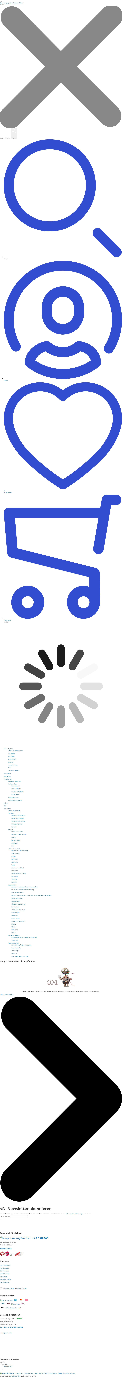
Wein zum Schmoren (18, 821)
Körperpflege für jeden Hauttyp (21, 945)
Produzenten (8, 779)
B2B (5, 806)
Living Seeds (15, 794)
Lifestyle (10, 830)
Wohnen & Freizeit (13, 771)
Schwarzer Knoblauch (18, 921)
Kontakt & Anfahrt (5, 1279)
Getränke (10, 762)
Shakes (13, 924)
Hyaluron (14, 953)
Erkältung (14, 843)
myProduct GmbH (14, 1376)
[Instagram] (4, 1288)
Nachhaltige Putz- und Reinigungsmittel (24, 937)
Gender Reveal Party (17, 868)
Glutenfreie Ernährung (18, 904)
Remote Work (15, 840)
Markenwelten (12, 784)
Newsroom (3, 1277)
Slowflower (14, 940)
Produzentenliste (13, 797)
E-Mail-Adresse (5, 1217)
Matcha (13, 927)
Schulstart (14, 871)
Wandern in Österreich (18, 834)
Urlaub (13, 837)
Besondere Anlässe (14, 849)
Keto (12, 846)
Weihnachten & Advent (18, 873)
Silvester (14, 879)
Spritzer (13, 827)
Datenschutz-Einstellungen (48, 1373)
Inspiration (7, 809)
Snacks (13, 932)
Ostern (13, 856)
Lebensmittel (12, 759)
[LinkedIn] (22, 1288)
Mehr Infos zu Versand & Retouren (11, 1327)
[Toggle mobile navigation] (1, 1)
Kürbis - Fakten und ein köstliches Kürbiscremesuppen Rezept (31, 895)
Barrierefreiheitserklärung (66, 1373)
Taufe (13, 865)
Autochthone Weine (17, 818)
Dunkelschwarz (16, 789)
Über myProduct (5, 1265)
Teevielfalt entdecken (18, 910)
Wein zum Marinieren (18, 815)
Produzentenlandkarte (15, 800)
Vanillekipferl (15, 912)
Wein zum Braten (16, 824)
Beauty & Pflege (13, 765)
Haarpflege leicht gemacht (19, 956)
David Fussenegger (17, 791)
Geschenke (11, 756)
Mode (9, 768)
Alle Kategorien (9, 749)
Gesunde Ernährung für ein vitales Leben (24, 887)
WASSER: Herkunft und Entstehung (22, 890)
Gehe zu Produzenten (14, 781)
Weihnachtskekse (16, 898)
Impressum (19, 1373)
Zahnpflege (15, 951)
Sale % (6, 803)
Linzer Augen (15, 918)
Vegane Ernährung (17, 892)
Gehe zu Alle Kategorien (15, 751)
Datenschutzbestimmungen (74, 1214)
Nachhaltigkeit (4, 1268)
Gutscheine (11, 753)
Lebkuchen (14, 915)
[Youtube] (16, 1288)
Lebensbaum (15, 786)
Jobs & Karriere (5, 1274)
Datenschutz (29, 1373)
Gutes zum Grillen (17, 831)
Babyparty (14, 862)
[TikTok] (9, 1288)
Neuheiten (7, 776)
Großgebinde (15, 901)
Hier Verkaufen (5, 1282)
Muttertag (14, 859)
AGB (36, 1373)
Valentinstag (15, 853)
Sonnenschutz (15, 948)
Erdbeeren (14, 930)
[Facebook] (1, 1288)
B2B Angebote (4, 1271)
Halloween (14, 876)
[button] (63, 199)
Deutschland (8, 1366)
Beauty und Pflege (13, 943)
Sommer (14, 882)
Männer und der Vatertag (19, 851)
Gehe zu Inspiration (14, 811)
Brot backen (15, 907)
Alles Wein (11, 813)
